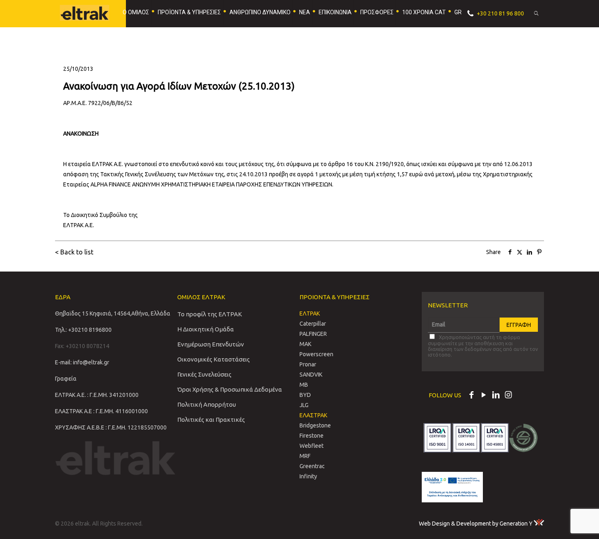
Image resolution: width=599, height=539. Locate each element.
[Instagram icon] (508, 395)
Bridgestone (315, 425)
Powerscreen (316, 354)
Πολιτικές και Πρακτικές (211, 419)
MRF (305, 456)
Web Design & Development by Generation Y (476, 523)
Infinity (308, 476)
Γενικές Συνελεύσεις (204, 374)
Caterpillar (313, 323)
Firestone (312, 435)
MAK (305, 344)
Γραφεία (66, 378)
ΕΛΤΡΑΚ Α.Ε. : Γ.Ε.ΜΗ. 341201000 (97, 395)
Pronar (308, 364)
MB (304, 384)
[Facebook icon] (471, 395)
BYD (305, 395)
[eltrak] (88, 12)
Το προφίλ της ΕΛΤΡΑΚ (209, 314)
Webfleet (312, 446)
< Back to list (74, 252)
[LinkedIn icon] (496, 395)
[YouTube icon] (484, 395)
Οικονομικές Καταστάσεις (213, 359)
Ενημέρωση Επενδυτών (210, 344)
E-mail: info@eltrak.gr (82, 362)
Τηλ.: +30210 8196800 (83, 329)
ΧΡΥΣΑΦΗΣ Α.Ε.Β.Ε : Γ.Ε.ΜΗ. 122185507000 (111, 427)
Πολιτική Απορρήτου (206, 404)
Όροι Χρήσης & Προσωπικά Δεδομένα (229, 389)
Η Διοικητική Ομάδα (205, 329)
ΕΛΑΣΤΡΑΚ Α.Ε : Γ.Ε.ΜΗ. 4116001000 (101, 411)
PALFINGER (313, 334)
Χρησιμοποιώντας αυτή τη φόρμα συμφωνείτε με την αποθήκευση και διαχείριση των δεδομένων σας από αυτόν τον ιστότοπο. (483, 345)
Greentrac (312, 466)
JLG (304, 405)
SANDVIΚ (311, 374)
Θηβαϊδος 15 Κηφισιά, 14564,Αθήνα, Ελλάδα (112, 313)
